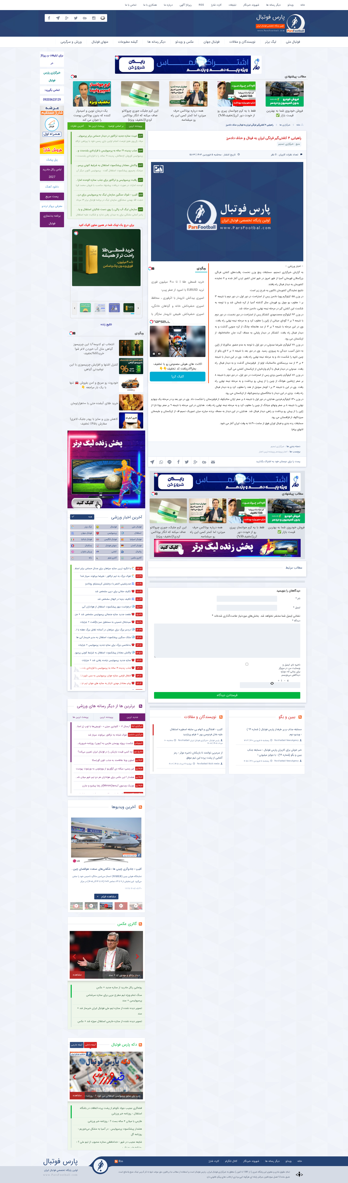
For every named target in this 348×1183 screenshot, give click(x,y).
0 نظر (274, 155)
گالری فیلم (112, 558)
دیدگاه (296, 620)
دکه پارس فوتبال (124, 1045)
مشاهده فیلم (108, 896)
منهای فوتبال (100, 41)
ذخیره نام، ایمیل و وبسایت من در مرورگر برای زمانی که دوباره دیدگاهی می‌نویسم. (289, 670)
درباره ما (168, 5)
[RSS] (301, 717)
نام (298, 598)
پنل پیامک (52, 160)
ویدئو (290, 5)
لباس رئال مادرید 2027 (51, 173)
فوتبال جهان (212, 41)
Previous (75, 837)
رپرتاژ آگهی (186, 5)
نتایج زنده (106, 324)
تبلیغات (232, 5)
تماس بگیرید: (52, 90)
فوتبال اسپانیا (135, 539)
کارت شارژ (216, 5)
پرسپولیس (112, 533)
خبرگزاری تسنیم (277, 446)
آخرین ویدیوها (124, 807)
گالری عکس (136, 558)
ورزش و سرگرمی (71, 41)
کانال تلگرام (231, 1161)
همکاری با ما (150, 5)
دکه (90, 558)
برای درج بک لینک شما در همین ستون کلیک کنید (106, 225)
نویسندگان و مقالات (242, 41)
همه (90, 517)
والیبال (138, 551)
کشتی (114, 551)
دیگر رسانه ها (273, 5)
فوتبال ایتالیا (86, 539)
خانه (302, 5)
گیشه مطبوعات (128, 41)
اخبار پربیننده (281, 451)
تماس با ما (130, 5)
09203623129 (52, 100)
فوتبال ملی (293, 41)
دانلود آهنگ (52, 187)
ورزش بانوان (86, 551)
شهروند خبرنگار (251, 5)
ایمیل (296, 607)
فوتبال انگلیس (110, 539)
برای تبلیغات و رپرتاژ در (52, 59)
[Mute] (159, 353)
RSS (201, 5)
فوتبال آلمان (136, 545)
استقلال (138, 533)
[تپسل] (117, 58)
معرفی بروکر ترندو (52, 206)
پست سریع (52, 196)
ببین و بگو (287, 717)
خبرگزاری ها (285, 125)
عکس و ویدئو (184, 41)
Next (138, 837)
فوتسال (113, 527)
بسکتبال (88, 545)
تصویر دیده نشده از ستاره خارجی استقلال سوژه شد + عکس (110, 1021)
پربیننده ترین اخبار (267, 451)
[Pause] (153, 353)
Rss (121, 1161)
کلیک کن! (177, 376)
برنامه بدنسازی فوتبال (52, 220)
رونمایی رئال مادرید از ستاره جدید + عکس (119, 987)
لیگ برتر (270, 41)
